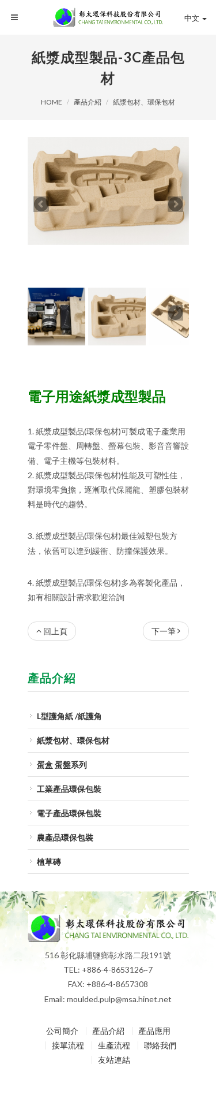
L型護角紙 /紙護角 (69, 684)
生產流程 (114, 1014)
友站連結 (114, 1028)
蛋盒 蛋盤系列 (62, 733)
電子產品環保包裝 (69, 781)
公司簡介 (62, 999)
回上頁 (55, 599)
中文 (191, 18)
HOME (51, 102)
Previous (41, 188)
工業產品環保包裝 (69, 757)
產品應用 (154, 999)
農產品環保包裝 (65, 805)
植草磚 (49, 830)
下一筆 (163, 599)
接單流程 (68, 1014)
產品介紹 (87, 102)
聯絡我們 (160, 1014)
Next (175, 188)
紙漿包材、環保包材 (144, 102)
